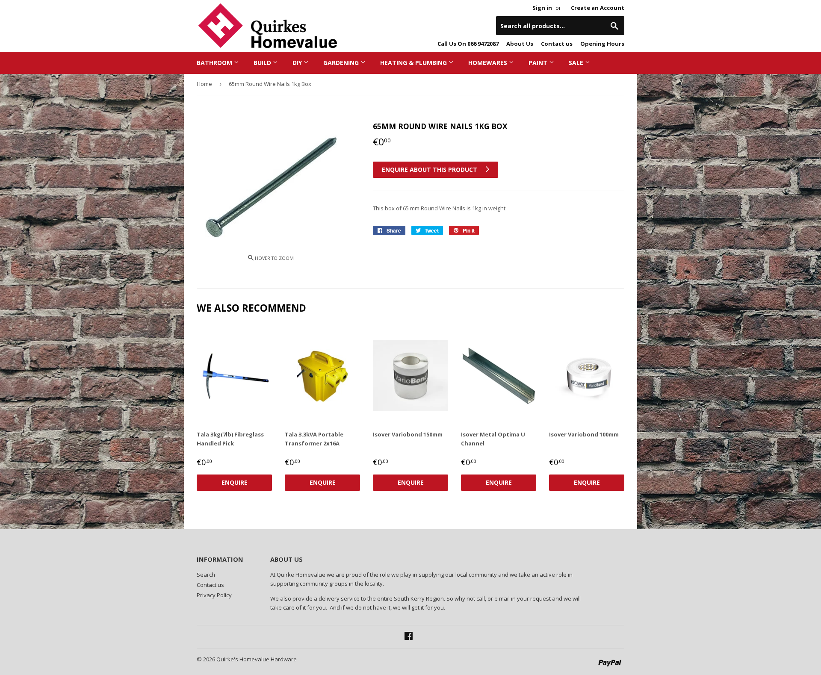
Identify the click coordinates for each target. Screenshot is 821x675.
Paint (539, 63)
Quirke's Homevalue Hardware (256, 659)
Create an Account (597, 8)
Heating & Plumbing (414, 63)
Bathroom (215, 63)
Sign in (542, 8)
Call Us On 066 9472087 (468, 43)
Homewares (488, 63)
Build (263, 63)
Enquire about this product (430, 169)
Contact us (557, 43)
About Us (519, 43)
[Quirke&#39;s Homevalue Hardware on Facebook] (408, 637)
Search (206, 574)
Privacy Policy (214, 595)
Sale (577, 63)
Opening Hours (602, 43)
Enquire (234, 482)
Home (204, 84)
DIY (298, 63)
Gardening (341, 63)
